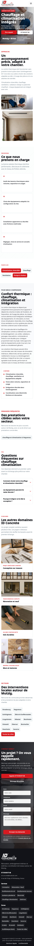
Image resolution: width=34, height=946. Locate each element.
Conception (5, 887)
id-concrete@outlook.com (9, 875)
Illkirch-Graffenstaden (23, 714)
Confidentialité (23, 943)
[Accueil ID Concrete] (7, 3)
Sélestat (17, 719)
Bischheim (27, 719)
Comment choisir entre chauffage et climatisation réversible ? (15, 482)
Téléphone (6, 797)
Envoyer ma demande (17, 832)
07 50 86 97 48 (25, 32)
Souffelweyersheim (8, 929)
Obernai (15, 724)
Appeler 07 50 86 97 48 (17, 776)
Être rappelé (9, 32)
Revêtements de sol (8, 891)
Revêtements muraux (24, 891)
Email (5, 805)
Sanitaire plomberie (8, 895)
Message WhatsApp (17, 781)
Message (6, 814)
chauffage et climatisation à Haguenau (16, 437)
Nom (5, 789)
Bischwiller (25, 724)
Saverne (16, 729)
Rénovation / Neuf (18, 887)
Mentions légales (11, 943)
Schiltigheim (7, 714)
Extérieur (23, 899)
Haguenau (17, 710)
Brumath (12, 925)
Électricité (20, 895)
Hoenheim (6, 729)
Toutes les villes (8, 734)
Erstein (4, 925)
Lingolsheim (6, 719)
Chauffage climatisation (9, 899)
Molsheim (20, 925)
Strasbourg (6, 710)
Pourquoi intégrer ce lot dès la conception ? (14, 500)
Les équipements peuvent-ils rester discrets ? (13, 491)
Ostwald (5, 724)
